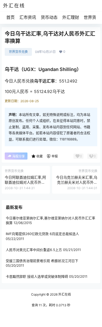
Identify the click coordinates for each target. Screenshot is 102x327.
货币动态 (49, 17)
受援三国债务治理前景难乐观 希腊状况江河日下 (42, 261)
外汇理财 (70, 17)
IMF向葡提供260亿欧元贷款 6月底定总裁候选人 (42, 234)
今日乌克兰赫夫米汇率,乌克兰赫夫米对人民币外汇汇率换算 (76, 182)
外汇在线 (64, 294)
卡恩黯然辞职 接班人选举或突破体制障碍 (37, 276)
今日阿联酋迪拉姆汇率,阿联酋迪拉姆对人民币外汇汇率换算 (25, 182)
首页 (10, 17)
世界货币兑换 (18, 52)
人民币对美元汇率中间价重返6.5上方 (34, 249)
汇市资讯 (27, 17)
